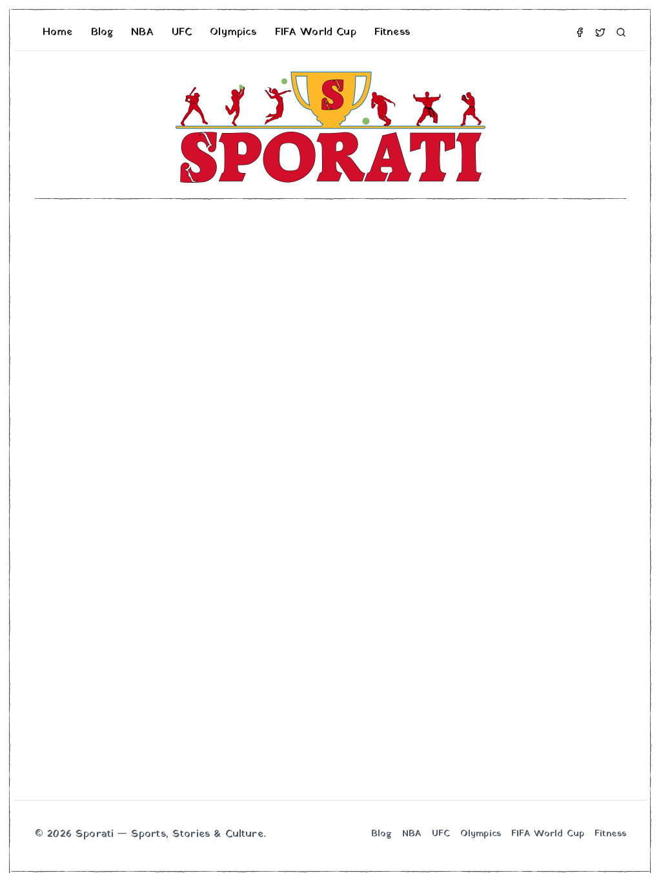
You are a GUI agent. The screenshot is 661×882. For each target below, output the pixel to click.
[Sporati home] (330, 127)
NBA (142, 32)
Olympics (233, 32)
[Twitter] (600, 32)
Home (58, 32)
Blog (102, 32)
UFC (182, 32)
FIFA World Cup (315, 32)
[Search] (621, 32)
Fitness (392, 32)
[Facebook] (580, 32)
